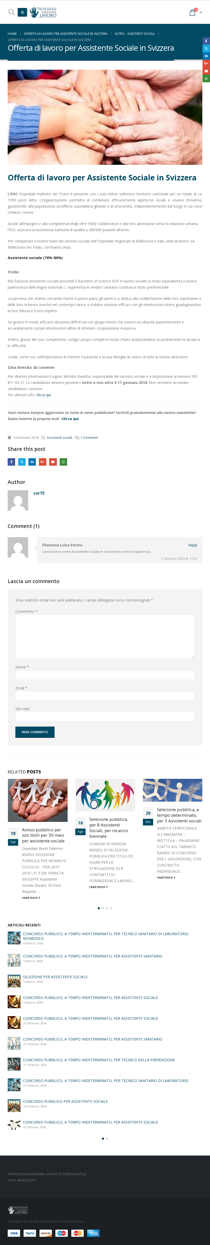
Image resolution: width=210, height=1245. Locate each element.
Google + (42, 462)
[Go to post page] (37, 795)
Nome (22, 667)
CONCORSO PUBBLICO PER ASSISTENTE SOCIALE (65, 1025)
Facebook (11, 462)
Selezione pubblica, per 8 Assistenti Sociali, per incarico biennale (41, 827)
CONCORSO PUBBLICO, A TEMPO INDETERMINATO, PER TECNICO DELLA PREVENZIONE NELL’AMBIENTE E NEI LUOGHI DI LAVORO (99, 987)
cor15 (39, 493)
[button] (12, 12)
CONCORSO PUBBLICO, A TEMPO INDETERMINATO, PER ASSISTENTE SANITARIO (92, 1007)
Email (53, 462)
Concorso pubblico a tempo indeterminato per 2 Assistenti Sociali (179, 824)
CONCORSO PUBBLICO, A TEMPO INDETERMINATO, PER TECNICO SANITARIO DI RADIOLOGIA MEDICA (111, 1105)
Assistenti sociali (59, 437)
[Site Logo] (43, 12)
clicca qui (44, 394)
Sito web (22, 708)
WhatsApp (63, 462)
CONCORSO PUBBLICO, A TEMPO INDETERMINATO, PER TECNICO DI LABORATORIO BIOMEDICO (106, 922)
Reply (192, 545)
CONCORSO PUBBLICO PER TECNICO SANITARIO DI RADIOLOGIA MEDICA (86, 964)
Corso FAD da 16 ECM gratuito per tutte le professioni (68, 1045)
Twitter (22, 462)
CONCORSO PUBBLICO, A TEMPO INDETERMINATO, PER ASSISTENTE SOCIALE (90, 1063)
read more (30, 887)
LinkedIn (32, 462)
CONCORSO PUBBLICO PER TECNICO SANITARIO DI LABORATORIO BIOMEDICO (91, 943)
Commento (26, 611)
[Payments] (54, 1218)
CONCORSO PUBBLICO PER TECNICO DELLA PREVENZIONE (74, 1084)
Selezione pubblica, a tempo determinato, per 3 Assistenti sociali (111, 815)
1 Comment (89, 437)
